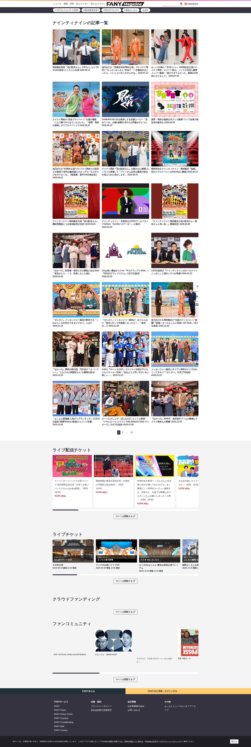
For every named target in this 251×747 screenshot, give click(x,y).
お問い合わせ (134, 710)
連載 (66, 4)
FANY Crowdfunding (63, 722)
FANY (57, 706)
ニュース (57, 4)
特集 (72, 4)
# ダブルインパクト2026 (66, 10)
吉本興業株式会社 (136, 706)
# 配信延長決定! (91, 10)
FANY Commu (61, 730)
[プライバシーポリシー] (171, 741)
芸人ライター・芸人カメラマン (90, 4)
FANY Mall (59, 726)
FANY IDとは (88, 691)
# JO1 (145, 10)
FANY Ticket (60, 710)
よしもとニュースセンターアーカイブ (180, 708)
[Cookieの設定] (151, 741)
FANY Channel (61, 718)
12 (131, 432)
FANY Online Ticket (63, 714)
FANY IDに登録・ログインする (162, 691)
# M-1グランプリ (111, 10)
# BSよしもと (130, 10)
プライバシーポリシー (101, 706)
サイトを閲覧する (124, 516)
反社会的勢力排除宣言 (101, 710)
